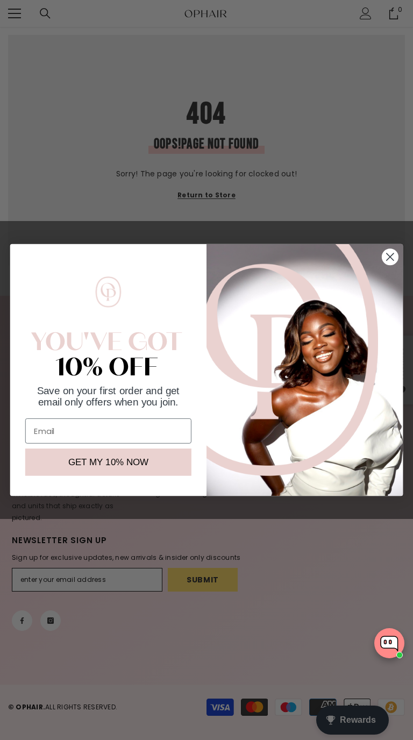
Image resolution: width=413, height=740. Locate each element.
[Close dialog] (390, 257)
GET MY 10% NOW (108, 462)
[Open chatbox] (389, 643)
